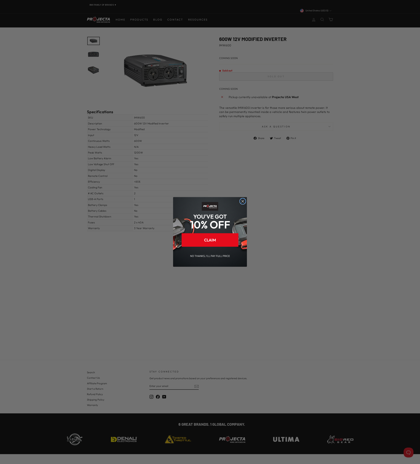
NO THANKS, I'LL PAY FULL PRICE (210, 256)
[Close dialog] (243, 201)
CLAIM (210, 240)
